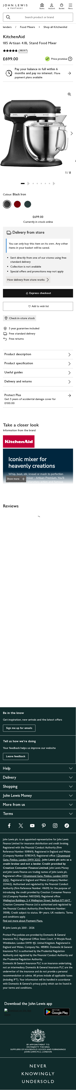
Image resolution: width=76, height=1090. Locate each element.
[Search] (8, 17)
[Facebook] (9, 827)
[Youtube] (32, 827)
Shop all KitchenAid (55, 27)
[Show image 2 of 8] (71, 133)
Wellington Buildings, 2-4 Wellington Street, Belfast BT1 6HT (37, 900)
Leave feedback (15, 756)
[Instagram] (55, 827)
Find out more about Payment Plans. (23, 920)
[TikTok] (67, 827)
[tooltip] (70, 59)
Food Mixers (27, 27)
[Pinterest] (44, 827)
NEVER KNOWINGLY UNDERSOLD (38, 1073)
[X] (21, 827)
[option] (7, 204)
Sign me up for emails (19, 728)
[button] (70, 6)
